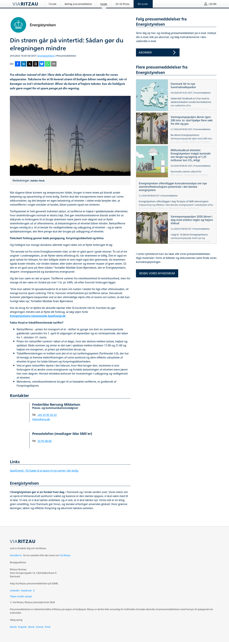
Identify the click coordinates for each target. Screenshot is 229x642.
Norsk (31, 627)
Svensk (39, 627)
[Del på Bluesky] (41, 64)
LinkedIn (15, 590)
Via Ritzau (65, 555)
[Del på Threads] (35, 64)
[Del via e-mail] (53, 64)
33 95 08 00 (44, 441)
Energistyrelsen (46, 56)
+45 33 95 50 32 (47, 414)
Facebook (26, 590)
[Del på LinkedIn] (23, 64)
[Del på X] (29, 64)
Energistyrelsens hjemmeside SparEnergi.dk (38, 316)
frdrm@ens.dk (41, 419)
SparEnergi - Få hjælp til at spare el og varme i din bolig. (44, 470)
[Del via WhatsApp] (47, 64)
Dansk (13, 627)
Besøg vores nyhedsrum (157, 273)
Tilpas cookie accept (21, 596)
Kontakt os (16, 555)
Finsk (47, 627)
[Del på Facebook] (17, 64)
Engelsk (22, 627)
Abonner (145, 52)
